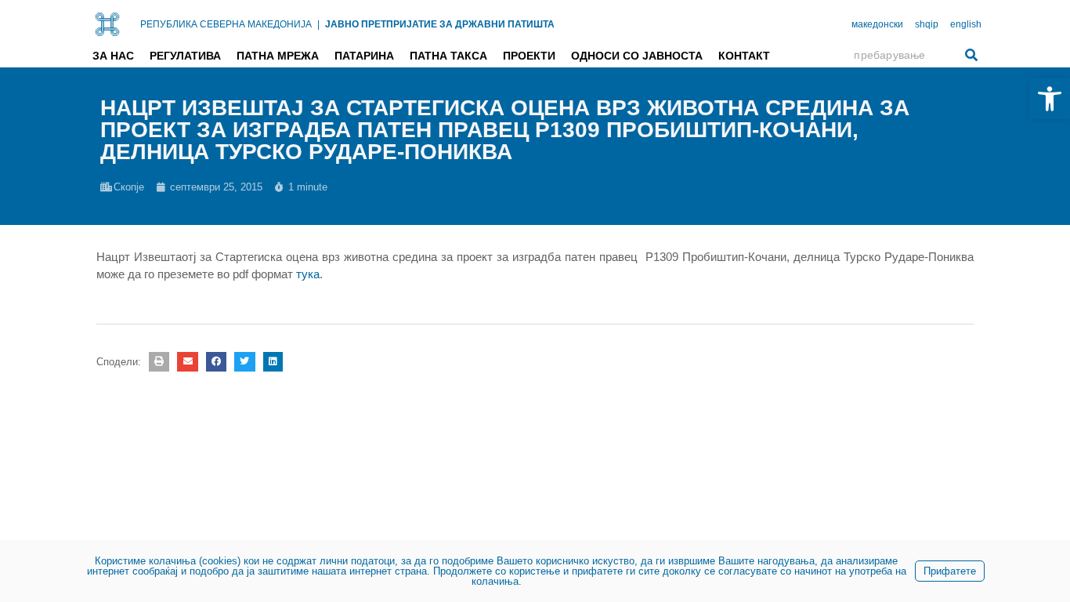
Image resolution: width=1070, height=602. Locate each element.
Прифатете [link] (950, 571)
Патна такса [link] (448, 55)
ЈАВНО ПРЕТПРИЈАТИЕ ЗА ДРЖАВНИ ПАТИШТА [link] (440, 24)
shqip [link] (926, 24)
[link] (1049, 98)
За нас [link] (113, 55)
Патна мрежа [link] (278, 55)
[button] (159, 362)
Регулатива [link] (185, 55)
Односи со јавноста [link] (637, 55)
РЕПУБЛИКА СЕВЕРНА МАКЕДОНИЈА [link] (226, 24)
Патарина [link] (364, 55)
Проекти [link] (529, 55)
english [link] (965, 24)
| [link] (318, 24)
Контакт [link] (744, 55)
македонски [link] (877, 24)
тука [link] (308, 274)
